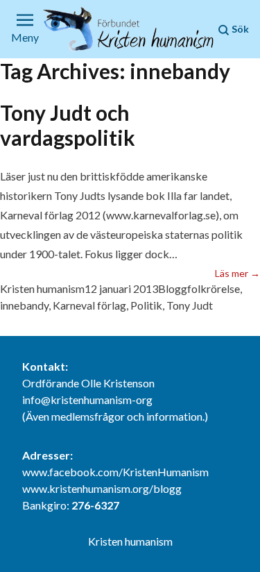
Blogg (172, 288)
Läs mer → (237, 273)
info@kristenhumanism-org (87, 399)
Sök (239, 29)
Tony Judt (189, 305)
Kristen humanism (42, 288)
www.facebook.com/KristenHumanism (115, 471)
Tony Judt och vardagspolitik (67, 125)
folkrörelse (213, 288)
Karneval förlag (89, 305)
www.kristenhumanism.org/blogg (102, 488)
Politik (146, 305)
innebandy (24, 305)
